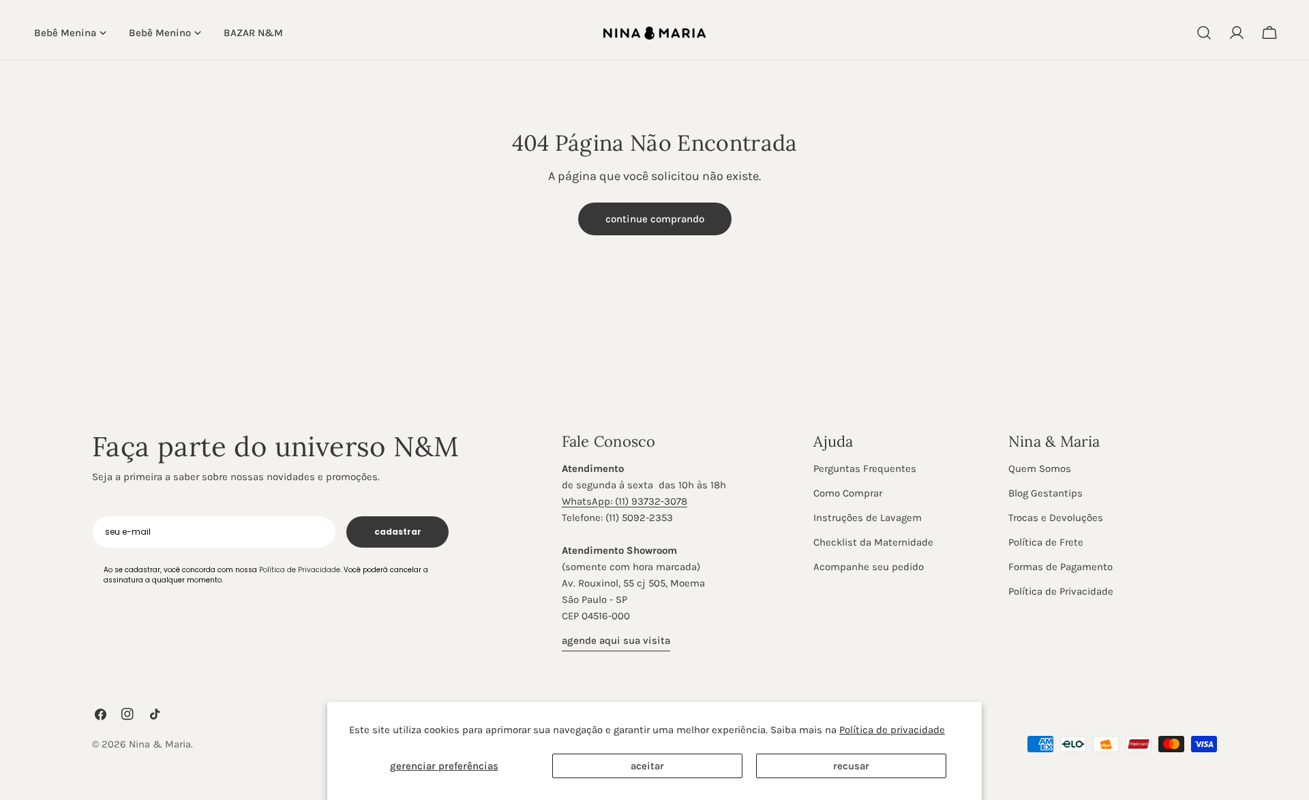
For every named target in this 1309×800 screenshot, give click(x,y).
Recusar (851, 766)
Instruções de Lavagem (867, 518)
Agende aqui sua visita (616, 640)
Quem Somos (1039, 468)
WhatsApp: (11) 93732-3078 (624, 501)
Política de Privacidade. (300, 570)
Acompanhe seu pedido (868, 567)
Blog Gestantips (1045, 493)
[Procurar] (1204, 32)
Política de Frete (1045, 542)
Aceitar (647, 766)
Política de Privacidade (1060, 591)
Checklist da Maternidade (873, 542)
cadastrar (397, 531)
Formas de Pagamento (1060, 567)
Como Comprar (847, 493)
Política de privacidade (892, 730)
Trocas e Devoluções (1055, 518)
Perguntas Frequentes (864, 468)
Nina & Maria (160, 744)
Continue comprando (654, 219)
